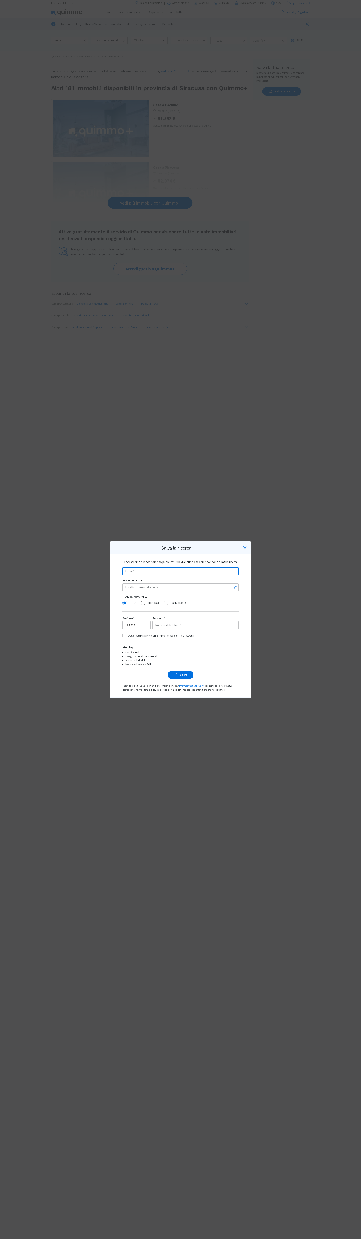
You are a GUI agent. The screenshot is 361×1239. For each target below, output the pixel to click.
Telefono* (158, 618)
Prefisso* (128, 618)
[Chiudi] (245, 547)
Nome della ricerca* (135, 580)
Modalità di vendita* (135, 597)
